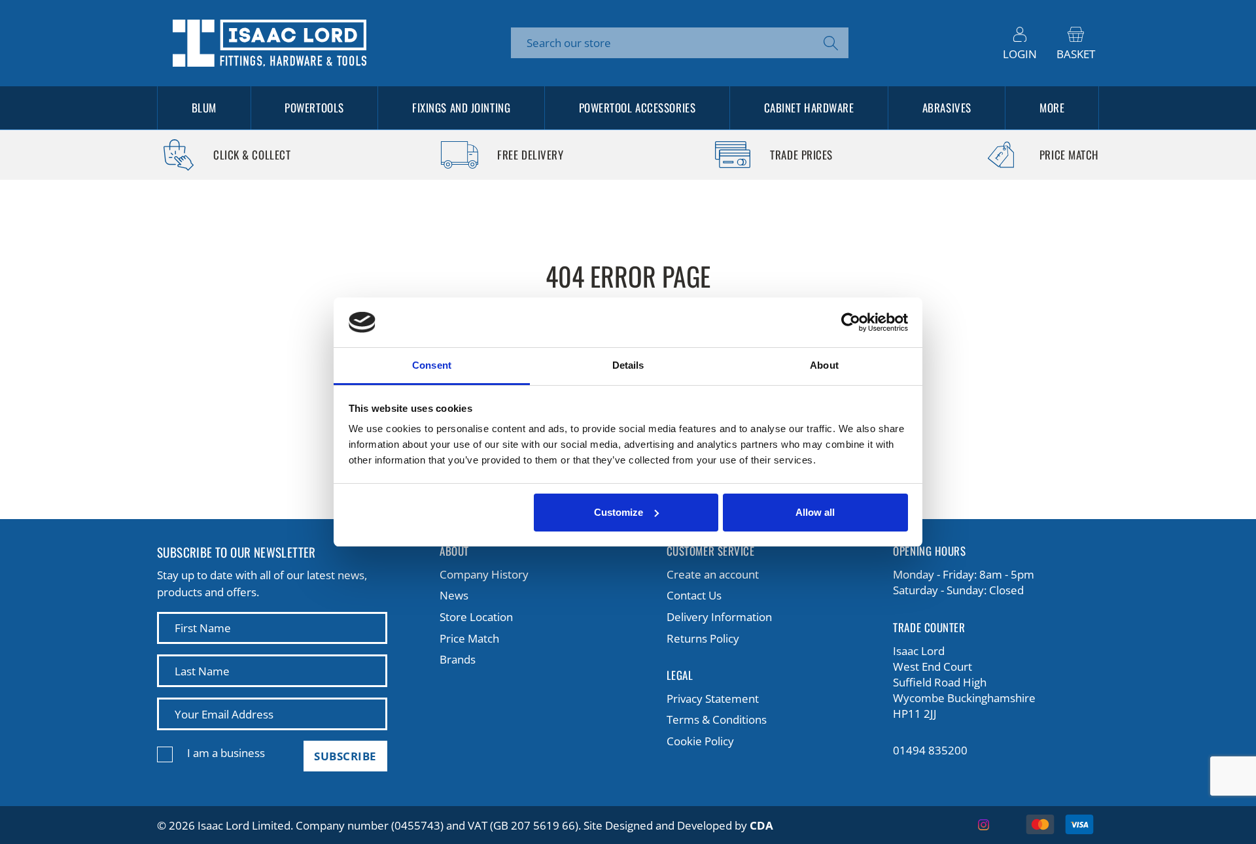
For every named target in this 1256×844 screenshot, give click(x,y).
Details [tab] (628, 365)
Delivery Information (719, 616)
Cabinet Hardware (809, 107)
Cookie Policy (700, 741)
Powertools (314, 107)
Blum (204, 107)
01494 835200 (930, 750)
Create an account (713, 574)
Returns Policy (703, 638)
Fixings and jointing (461, 107)
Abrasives (946, 107)
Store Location (476, 616)
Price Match (469, 638)
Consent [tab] (431, 365)
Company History (484, 574)
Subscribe (345, 756)
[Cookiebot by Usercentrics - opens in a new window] (851, 322)
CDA (761, 825)
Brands (458, 659)
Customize (618, 512)
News (454, 595)
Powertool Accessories (637, 107)
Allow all (815, 512)
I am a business (226, 752)
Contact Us (694, 595)
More (1051, 107)
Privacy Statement (713, 698)
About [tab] (824, 365)
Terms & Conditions (717, 719)
